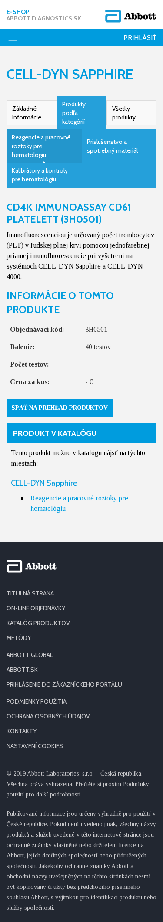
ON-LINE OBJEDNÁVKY (36, 608)
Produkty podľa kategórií (74, 113)
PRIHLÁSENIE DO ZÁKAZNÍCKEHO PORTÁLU (64, 684)
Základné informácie (26, 113)
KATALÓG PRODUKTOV (38, 623)
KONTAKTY (22, 731)
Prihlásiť (139, 38)
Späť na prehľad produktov (59, 408)
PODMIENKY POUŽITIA (37, 701)
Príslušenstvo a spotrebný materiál (112, 146)
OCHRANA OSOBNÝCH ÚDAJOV (48, 716)
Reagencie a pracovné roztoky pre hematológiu (41, 146)
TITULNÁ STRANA (30, 593)
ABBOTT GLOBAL (30, 655)
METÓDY (19, 638)
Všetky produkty (124, 113)
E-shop (44, 15)
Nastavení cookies (35, 746)
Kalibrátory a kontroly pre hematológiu (40, 175)
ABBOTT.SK (22, 670)
